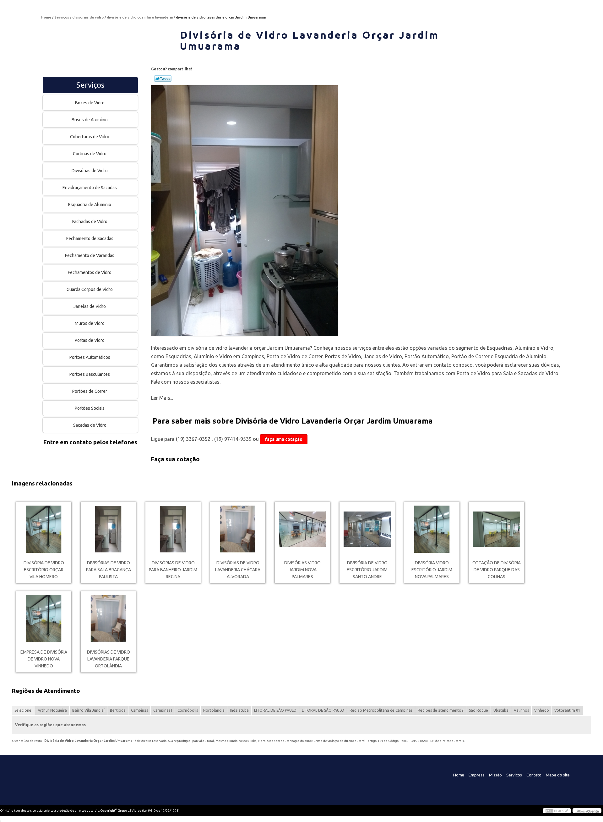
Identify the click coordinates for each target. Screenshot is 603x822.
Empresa (477, 775)
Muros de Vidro (90, 323)
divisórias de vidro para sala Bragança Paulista (108, 569)
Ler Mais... (162, 398)
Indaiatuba (239, 710)
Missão (495, 775)
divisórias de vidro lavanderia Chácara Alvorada (237, 569)
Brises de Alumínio (90, 119)
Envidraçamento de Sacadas (89, 187)
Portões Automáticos (89, 357)
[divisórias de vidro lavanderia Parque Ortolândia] (108, 618)
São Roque (478, 710)
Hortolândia (214, 710)
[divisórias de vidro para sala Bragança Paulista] (108, 529)
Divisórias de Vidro (90, 170)
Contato (533, 775)
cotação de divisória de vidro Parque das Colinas (496, 569)
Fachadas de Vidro (89, 221)
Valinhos (521, 710)
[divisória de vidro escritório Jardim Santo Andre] (367, 529)
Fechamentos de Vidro (89, 272)
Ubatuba (500, 710)
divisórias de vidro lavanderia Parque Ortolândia (108, 658)
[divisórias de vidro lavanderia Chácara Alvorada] (237, 529)
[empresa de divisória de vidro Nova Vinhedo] (43, 618)
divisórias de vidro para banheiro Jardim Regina (173, 569)
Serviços (90, 85)
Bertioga (118, 710)
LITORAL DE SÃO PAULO (275, 710)
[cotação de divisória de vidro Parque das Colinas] (496, 529)
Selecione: (23, 710)
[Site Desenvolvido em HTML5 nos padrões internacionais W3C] (557, 810)
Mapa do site (558, 775)
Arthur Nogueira (52, 710)
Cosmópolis (187, 710)
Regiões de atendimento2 (441, 710)
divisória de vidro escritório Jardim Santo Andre (367, 569)
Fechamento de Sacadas (89, 238)
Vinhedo (541, 710)
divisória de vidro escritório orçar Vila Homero (44, 569)
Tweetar (162, 78)
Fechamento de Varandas (89, 255)
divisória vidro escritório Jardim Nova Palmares (431, 569)
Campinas (139, 710)
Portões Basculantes (89, 374)
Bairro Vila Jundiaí (88, 710)
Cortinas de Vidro (89, 153)
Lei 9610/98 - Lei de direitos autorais (437, 741)
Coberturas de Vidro (89, 136)
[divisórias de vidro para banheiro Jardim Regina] (173, 529)
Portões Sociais (90, 408)
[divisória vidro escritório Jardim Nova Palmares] (431, 529)
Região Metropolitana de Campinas (381, 710)
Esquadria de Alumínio (89, 204)
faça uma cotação (283, 439)
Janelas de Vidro (89, 306)
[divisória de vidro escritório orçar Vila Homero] (43, 529)
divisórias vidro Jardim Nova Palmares (302, 569)
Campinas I (162, 710)
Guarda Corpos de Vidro (90, 289)
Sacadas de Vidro (89, 425)
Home (458, 775)
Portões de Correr (89, 391)
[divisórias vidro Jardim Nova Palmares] (302, 529)
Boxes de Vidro (90, 102)
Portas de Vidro (90, 340)
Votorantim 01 (567, 710)
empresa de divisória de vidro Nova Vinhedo (43, 658)
